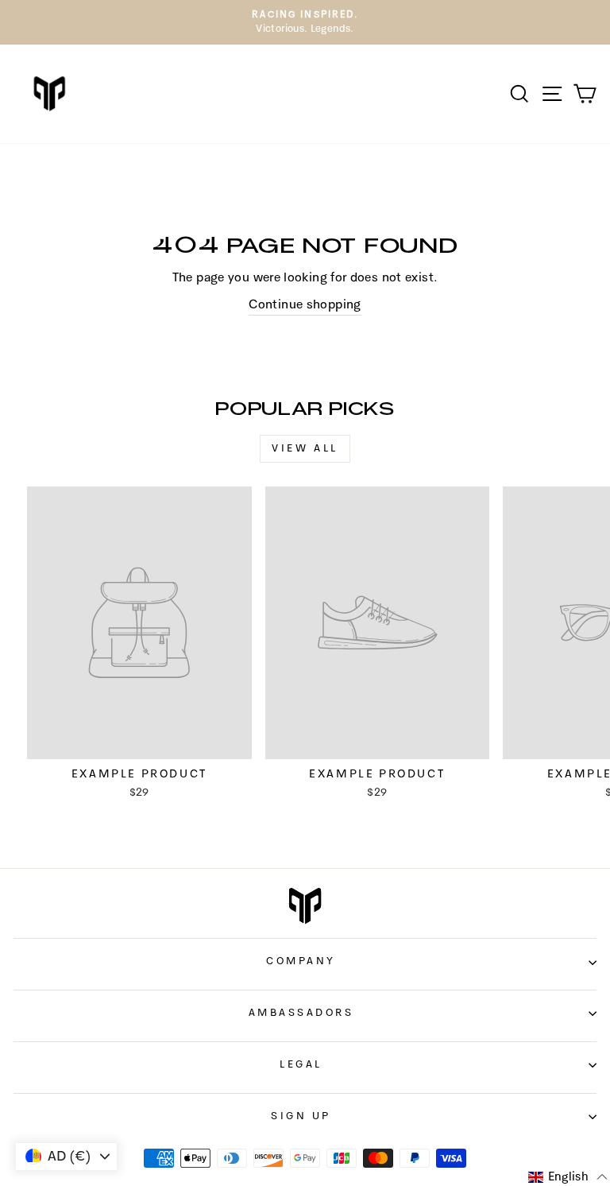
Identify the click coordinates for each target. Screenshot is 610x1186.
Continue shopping (305, 305)
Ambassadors (301, 1013)
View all (305, 449)
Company (301, 961)
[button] (568, 1177)
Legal (301, 1065)
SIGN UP (301, 1116)
